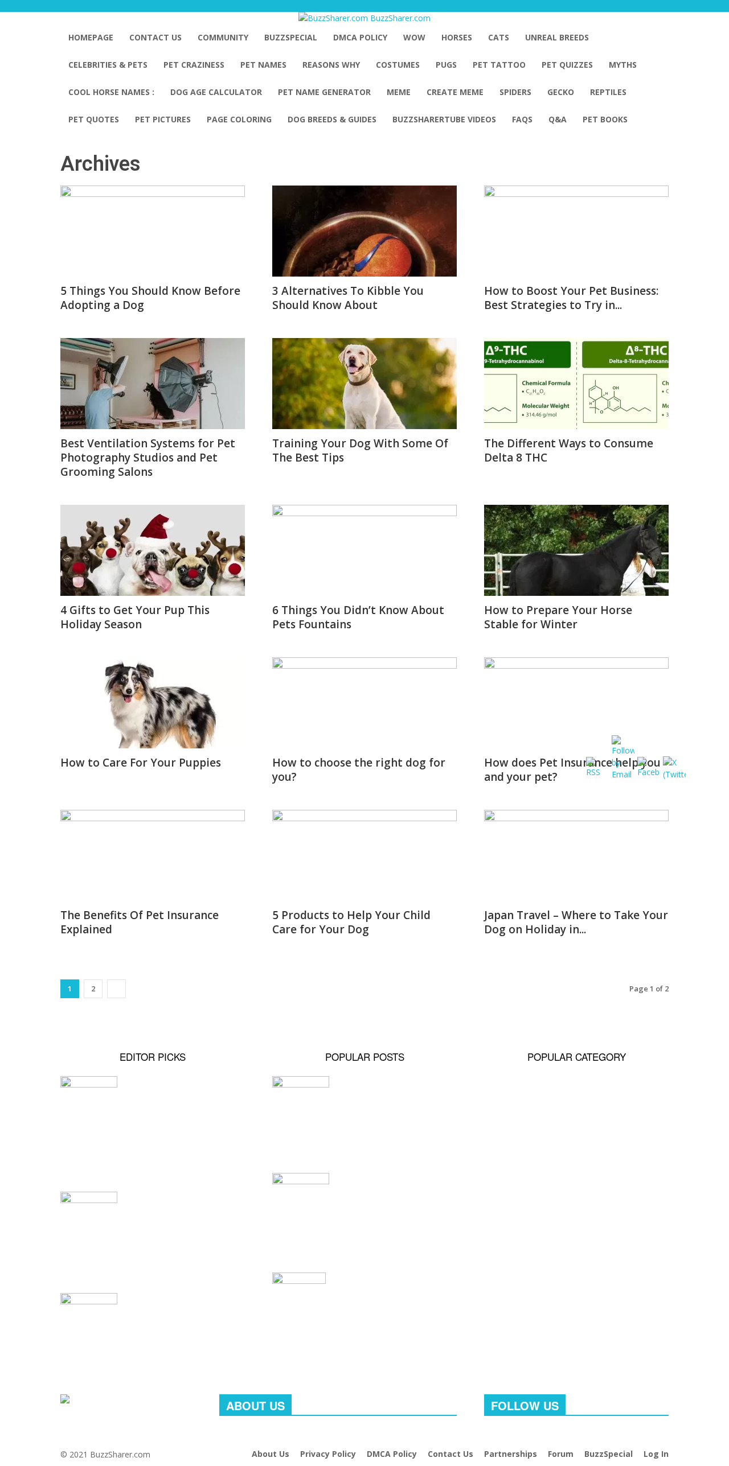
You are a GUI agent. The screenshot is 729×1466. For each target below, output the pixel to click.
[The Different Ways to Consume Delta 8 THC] (576, 383)
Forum (561, 1453)
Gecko (560, 92)
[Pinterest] (497, 1436)
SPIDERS (515, 92)
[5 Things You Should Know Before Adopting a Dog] (152, 231)
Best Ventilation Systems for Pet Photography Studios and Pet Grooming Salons (147, 457)
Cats (498, 37)
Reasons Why (331, 64)
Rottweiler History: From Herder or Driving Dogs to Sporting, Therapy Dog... (150, 1144)
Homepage (90, 37)
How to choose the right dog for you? (358, 769)
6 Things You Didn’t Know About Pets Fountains (358, 617)
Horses (456, 37)
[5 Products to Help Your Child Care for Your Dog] (364, 855)
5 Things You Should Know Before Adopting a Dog (150, 297)
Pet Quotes (93, 119)
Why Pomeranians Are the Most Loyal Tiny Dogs (149, 1253)
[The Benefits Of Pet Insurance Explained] (152, 855)
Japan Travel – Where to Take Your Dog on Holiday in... (576, 922)
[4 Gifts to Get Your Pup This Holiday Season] (152, 550)
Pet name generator (324, 92)
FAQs (522, 119)
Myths (623, 64)
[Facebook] (488, 1436)
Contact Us (155, 37)
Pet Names (263, 64)
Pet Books (605, 119)
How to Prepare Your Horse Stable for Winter (558, 617)
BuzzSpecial (290, 37)
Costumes (398, 64)
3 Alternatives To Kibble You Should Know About (348, 297)
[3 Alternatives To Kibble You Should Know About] (364, 231)
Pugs (446, 64)
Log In (656, 1453)
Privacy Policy (328, 1453)
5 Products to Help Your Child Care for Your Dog (351, 922)
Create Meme (455, 92)
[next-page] (116, 988)
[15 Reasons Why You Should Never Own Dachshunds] (364, 1292)
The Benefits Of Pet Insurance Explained (139, 922)
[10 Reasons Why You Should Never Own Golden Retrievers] (364, 1192)
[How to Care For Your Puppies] (152, 702)
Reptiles (608, 92)
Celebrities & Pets (108, 64)
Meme (399, 92)
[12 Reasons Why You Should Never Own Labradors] (364, 1093)
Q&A (557, 119)
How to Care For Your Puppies (140, 762)
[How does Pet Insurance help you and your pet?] (576, 702)
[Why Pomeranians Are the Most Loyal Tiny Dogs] (152, 1212)
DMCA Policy (360, 37)
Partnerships (510, 1453)
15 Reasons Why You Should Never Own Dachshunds (351, 1334)
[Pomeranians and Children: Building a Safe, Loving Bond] (152, 1313)
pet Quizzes (567, 64)
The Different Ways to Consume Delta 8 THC (568, 450)
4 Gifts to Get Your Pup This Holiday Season (135, 617)
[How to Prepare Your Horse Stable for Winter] (576, 550)
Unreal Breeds (557, 37)
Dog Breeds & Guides (332, 119)
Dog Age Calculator (216, 92)
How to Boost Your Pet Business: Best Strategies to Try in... (571, 297)
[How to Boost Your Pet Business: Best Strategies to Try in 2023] (576, 231)
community (223, 37)
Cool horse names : (111, 92)
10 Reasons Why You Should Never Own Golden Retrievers (355, 1232)
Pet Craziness (193, 64)
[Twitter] (504, 1436)
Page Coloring (239, 119)
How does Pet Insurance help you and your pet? (572, 769)
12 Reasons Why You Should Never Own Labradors (351, 1133)
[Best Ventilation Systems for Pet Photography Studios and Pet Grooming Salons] (152, 383)
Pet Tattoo (499, 64)
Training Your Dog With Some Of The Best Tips (360, 450)
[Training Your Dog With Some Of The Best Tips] (364, 383)
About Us (270, 1453)
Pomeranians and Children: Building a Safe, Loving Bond (139, 1354)
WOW (414, 37)
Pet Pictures (163, 119)
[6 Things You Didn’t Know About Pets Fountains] (364, 550)
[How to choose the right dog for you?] (364, 702)
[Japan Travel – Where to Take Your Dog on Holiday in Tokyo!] (576, 855)
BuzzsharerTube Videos (444, 119)
